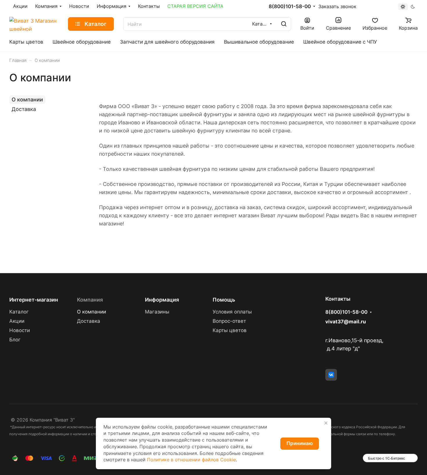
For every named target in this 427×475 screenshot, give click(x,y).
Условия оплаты (232, 312)
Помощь (224, 300)
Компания (90, 300)
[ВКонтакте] (331, 375)
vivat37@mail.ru (345, 322)
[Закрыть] (326, 423)
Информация (162, 300)
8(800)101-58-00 (290, 6)
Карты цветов (230, 330)
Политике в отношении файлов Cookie (191, 460)
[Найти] (284, 24)
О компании (27, 99)
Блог (15, 340)
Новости (19, 330)
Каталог (19, 312)
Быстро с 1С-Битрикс (386, 458)
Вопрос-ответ (229, 321)
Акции (16, 321)
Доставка (24, 109)
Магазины (157, 312)
